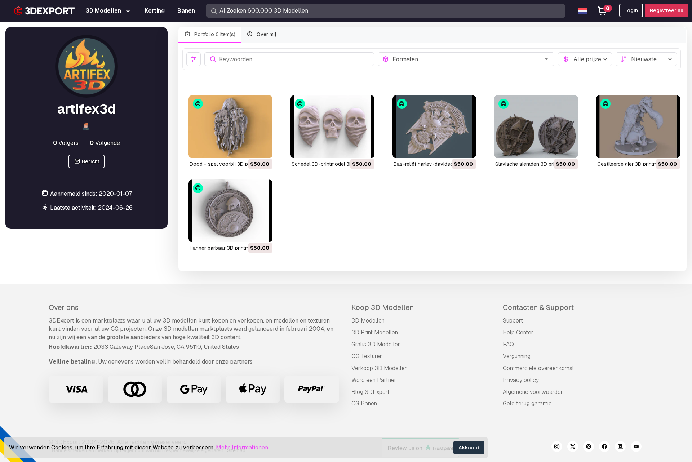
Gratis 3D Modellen (376, 344)
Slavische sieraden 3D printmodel (534, 164)
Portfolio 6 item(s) (214, 34)
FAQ (508, 344)
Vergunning (517, 356)
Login (631, 10)
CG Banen (364, 403)
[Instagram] (557, 447)
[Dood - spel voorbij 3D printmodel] (230, 126)
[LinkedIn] (620, 447)
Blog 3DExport (370, 392)
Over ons (64, 307)
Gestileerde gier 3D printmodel (632, 164)
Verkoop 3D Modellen (379, 368)
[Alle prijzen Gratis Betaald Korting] (585, 59)
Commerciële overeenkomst (538, 368)
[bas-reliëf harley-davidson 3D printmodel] (434, 126)
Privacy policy (521, 380)
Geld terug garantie (527, 403)
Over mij (265, 34)
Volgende (105, 142)
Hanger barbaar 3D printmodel (224, 248)
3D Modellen (368, 320)
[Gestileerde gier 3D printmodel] (638, 126)
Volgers (66, 142)
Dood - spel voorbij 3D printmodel (229, 164)
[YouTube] (636, 447)
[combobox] (471, 59)
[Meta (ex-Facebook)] (604, 447)
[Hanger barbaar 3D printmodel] (230, 211)
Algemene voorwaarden (533, 392)
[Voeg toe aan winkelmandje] (247, 148)
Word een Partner (373, 380)
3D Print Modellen (374, 332)
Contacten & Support (538, 307)
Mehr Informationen (242, 447)
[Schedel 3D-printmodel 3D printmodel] (332, 126)
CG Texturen (367, 356)
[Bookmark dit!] (262, 148)
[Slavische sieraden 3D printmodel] (536, 126)
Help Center (518, 332)
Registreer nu (666, 10)
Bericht (90, 161)
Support (513, 320)
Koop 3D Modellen (382, 307)
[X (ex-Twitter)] (572, 447)
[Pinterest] (588, 447)
